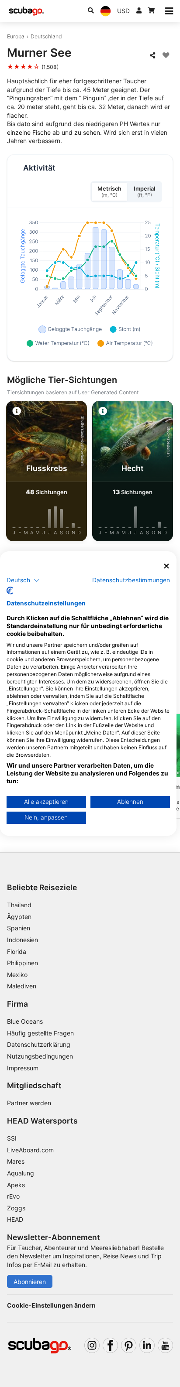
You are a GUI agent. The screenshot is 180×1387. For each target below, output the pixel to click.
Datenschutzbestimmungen (131, 579)
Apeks (16, 1185)
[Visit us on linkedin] (147, 1345)
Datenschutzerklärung (38, 1044)
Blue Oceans (25, 1021)
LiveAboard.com (30, 1150)
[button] (23, 580)
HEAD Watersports (42, 1120)
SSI (12, 1138)
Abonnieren (30, 1281)
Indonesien (22, 939)
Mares (15, 1161)
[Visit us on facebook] (110, 1345)
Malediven (21, 986)
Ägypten (19, 916)
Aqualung (20, 1173)
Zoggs (16, 1208)
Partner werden (29, 1103)
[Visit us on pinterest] (128, 1345)
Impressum (22, 1068)
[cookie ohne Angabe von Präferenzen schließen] (166, 566)
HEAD (15, 1219)
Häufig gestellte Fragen (40, 1033)
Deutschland (46, 36)
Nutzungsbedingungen (40, 1056)
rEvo (13, 1196)
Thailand (19, 905)
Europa (15, 36)
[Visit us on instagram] (92, 1345)
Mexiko (17, 974)
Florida (16, 951)
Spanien (18, 928)
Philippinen (22, 963)
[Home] (26, 11)
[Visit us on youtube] (165, 1345)
